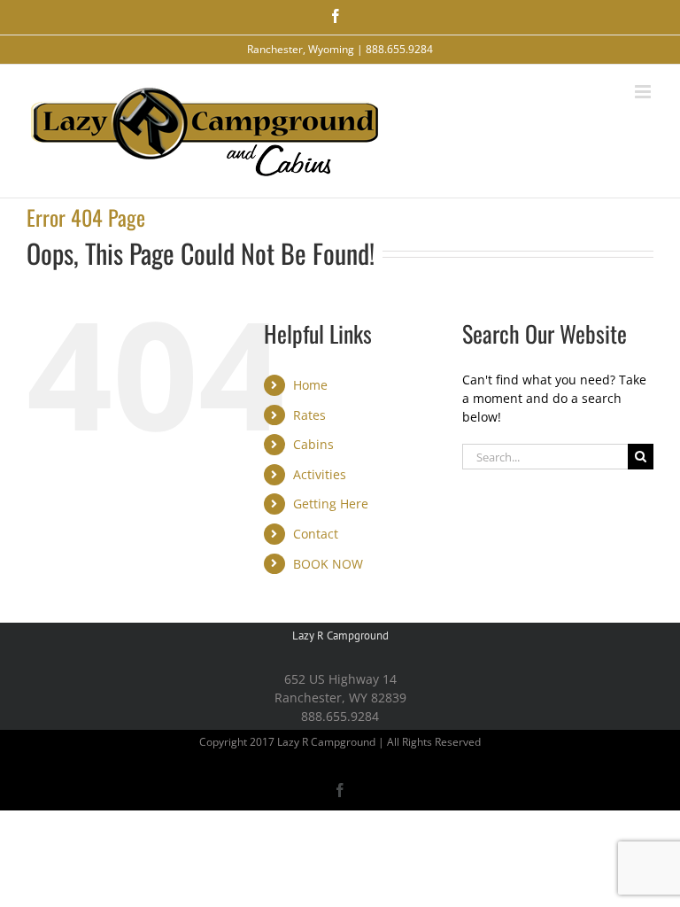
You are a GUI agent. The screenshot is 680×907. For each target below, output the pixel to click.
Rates (309, 415)
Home (310, 384)
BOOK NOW (328, 563)
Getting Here (330, 503)
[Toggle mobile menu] (644, 91)
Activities (319, 474)
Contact (315, 533)
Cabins (313, 444)
